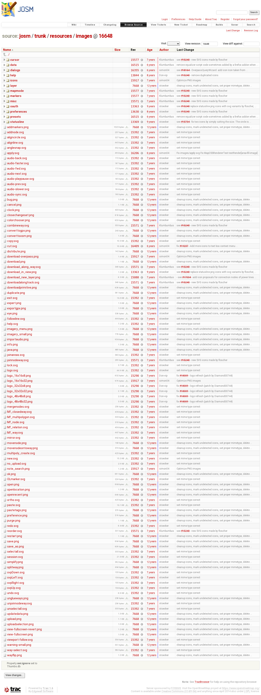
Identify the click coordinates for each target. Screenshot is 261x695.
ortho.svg (13, 500)
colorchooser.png (18, 220)
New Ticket (181, 24)
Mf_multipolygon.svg (21, 417)
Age (149, 49)
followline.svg (16, 318)
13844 (135, 75)
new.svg (12, 458)
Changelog (109, 24)
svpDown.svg (15, 572)
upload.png (14, 619)
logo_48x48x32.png (19, 401)
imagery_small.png (19, 334)
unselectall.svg (17, 608)
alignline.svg (15, 142)
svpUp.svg (14, 588)
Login (165, 19)
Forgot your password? (245, 19)
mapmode (17, 90)
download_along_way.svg (24, 267)
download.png (16, 261)
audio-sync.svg (17, 194)
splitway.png (15, 567)
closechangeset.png (20, 215)
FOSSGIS (176, 688)
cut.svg (12, 246)
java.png (12, 349)
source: (10, 36)
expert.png (14, 303)
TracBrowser (202, 681)
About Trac (211, 19)
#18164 (185, 70)
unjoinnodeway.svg (19, 603)
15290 (135, 375)
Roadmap (201, 24)
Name (7, 49)
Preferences (178, 19)
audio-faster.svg (18, 163)
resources (61, 36)
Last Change (233, 30)
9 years (151, 106)
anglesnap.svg (16, 147)
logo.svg (12, 370)
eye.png (12, 313)
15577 (135, 59)
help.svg (12, 323)
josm (24, 36)
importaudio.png (18, 339)
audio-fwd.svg (16, 168)
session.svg (15, 556)
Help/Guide (195, 19)
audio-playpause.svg (20, 178)
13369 (135, 121)
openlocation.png (18, 489)
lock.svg (12, 365)
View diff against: (233, 43)
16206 (135, 153)
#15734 (185, 121)
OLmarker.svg (16, 479)
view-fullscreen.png (20, 634)
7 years (151, 59)
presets (15, 116)
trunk (40, 36)
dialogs (15, 70)
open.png (13, 484)
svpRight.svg (15, 582)
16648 (106, 36)
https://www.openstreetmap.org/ (241, 688)
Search (251, 24)
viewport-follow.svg (20, 639)
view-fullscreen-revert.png (24, 629)
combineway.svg (18, 225)
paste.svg (13, 505)
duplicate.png (16, 292)
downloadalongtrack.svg (23, 282)
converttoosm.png (19, 236)
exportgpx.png (16, 308)
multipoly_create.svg (21, 453)
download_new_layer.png (23, 277)
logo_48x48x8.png (19, 396)
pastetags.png (17, 510)
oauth (14, 106)
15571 (135, 101)
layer (13, 85)
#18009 (184, 375)
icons (14, 80)
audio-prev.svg (16, 184)
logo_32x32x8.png (19, 385)
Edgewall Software (42, 691)
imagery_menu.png (19, 329)
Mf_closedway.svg (19, 411)
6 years (151, 64)
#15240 (185, 59)
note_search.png (18, 468)
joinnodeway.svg (18, 360)
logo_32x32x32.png (19, 391)
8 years (151, 75)
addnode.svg (15, 132)
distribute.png (16, 251)
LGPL (247, 691)
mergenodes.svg (18, 406)
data (13, 65)
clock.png (13, 210)
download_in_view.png (21, 272)
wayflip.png (14, 655)
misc (13, 101)
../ (8, 54)
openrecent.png (17, 494)
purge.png (13, 520)
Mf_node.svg (15, 422)
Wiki (74, 24)
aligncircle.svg (16, 137)
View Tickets (158, 24)
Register (225, 19)
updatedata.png (17, 613)
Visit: (164, 43)
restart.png (14, 536)
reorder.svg (14, 531)
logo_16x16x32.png (19, 380)
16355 (135, 70)
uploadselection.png (20, 624)
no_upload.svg (16, 463)
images (84, 36)
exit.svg (12, 298)
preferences (18, 111)
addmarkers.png (18, 127)
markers (15, 96)
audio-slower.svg (18, 189)
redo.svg (12, 525)
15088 (135, 277)
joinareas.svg (15, 354)
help (13, 75)
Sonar (234, 24)
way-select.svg (17, 650)
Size (117, 49)
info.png (12, 344)
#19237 (184, 246)
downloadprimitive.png (22, 287)
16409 (135, 246)
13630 (135, 111)
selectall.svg (15, 551)
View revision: (193, 43)
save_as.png (15, 546)
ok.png (11, 474)
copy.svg (13, 241)
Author (164, 49)
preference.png (17, 515)
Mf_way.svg (15, 432)
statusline (17, 121)
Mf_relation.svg (17, 427)
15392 (135, 132)
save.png (13, 541)
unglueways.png (17, 598)
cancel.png (14, 204)
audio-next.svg (17, 173)
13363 (135, 106)
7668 (135, 85)
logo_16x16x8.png (19, 375)
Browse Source (134, 24)
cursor (14, 59)
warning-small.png (19, 644)
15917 (135, 80)
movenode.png (17, 443)
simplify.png (15, 562)
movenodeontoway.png (22, 448)
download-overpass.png (23, 256)
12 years (151, 85)
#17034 (186, 277)
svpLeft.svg (15, 577)
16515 (135, 65)
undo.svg (13, 593)
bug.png (12, 199)
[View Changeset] (141, 59)
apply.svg (13, 153)
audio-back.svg (17, 158)
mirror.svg (13, 437)
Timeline (90, 24)
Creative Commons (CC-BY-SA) (179, 691)
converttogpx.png (18, 230)
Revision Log (251, 30)
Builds (219, 24)
